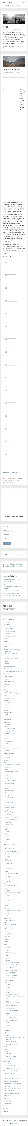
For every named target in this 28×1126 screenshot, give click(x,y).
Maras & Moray (10, 863)
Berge (19, 478)
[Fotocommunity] (18, 566)
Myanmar (6, 795)
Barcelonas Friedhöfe (11, 965)
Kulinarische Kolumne (9, 1090)
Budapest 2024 (8, 712)
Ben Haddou (8, 776)
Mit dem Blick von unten (11, 658)
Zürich (6, 941)
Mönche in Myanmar (10, 807)
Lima (6, 871)
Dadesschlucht (9, 778)
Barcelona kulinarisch (11, 975)
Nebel (6, 27)
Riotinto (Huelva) (10, 953)
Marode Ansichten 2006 (10, 1065)
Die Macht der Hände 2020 (11, 1081)
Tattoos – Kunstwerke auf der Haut (13, 671)
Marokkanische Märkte (11, 781)
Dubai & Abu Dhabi (9, 753)
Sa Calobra (9, 1025)
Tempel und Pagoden (10, 802)
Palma (7, 1022)
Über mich (5, 1108)
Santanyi (8, 1028)
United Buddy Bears (9, 681)
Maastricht (6, 786)
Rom (5, 922)
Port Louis (8, 793)
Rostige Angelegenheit (10, 666)
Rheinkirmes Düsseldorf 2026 (11, 591)
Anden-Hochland (11, 69)
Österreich (6, 827)
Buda (6, 714)
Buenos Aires (7, 719)
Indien (5, 762)
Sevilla (8, 958)
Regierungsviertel (10, 733)
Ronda (7, 955)
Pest (6, 717)
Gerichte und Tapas (10, 631)
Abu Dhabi (7, 757)
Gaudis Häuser (10, 967)
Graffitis (6, 641)
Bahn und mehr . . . (8, 624)
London (6, 769)
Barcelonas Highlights (12, 970)
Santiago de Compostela (12, 994)
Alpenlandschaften (10, 929)
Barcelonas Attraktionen (12, 962)
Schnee (21, 480)
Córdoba (8, 948)
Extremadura (8, 983)
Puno (17, 480)
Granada (8, 950)
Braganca (7, 895)
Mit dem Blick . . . (8, 651)
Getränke (7, 633)
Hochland (5, 480)
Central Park (8, 814)
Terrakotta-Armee (8, 674)
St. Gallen (7, 936)
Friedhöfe (6, 639)
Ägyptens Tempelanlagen (11, 693)
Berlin (6, 726)
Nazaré (7, 905)
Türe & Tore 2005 (8, 1063)
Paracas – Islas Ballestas (12, 873)
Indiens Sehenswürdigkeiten (12, 764)
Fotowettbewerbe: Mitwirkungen (12, 1083)
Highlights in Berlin (11, 731)
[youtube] (10, 566)
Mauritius (6, 788)
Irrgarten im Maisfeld (8, 584)
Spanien (6, 944)
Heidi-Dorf (8, 934)
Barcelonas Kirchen (11, 972)
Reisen (9, 478)
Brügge (7, 702)
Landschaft (13, 46)
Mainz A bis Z (7, 1098)
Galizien (7, 992)
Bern (6, 931)
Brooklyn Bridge (9, 812)
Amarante (7, 890)
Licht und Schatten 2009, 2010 (12, 1068)
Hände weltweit (8, 644)
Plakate (6, 661)
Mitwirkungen (7, 1103)
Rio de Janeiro (7, 918)
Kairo (6, 695)
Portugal (6, 888)
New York (6, 810)
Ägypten (6, 691)
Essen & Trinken (8, 627)
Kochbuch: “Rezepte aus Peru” (12, 1093)
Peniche (7, 913)
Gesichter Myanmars (10, 797)
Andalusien (8, 946)
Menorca (7, 1030)
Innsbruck (7, 837)
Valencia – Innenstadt (11, 1044)
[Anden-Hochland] (14, 66)
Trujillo (6, 879)
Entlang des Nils (9, 698)
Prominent (6, 663)
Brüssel (7, 705)
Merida (8, 987)
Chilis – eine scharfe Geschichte (12, 1088)
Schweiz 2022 (7, 927)
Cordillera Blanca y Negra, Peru (13, 851)
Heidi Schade (18, 29)
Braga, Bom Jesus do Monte (12, 892)
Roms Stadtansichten (10, 924)
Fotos (6, 46)
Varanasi (7, 767)
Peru (15, 480)
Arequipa (7, 856)
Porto (6, 915)
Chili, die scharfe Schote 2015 (12, 1078)
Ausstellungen (6, 1061)
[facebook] (6, 564)
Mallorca (7, 1013)
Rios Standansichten (10, 920)
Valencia (7, 1035)
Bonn (6, 736)
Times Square (8, 822)
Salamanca (8, 1033)
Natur (18, 46)
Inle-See (7, 800)
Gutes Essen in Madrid (12, 1010)
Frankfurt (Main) (9, 741)
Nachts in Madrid (10, 1008)
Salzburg (7, 839)
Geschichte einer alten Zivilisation (14, 854)
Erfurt (6, 738)
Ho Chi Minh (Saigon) (10, 1056)
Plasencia (8, 990)
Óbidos (7, 908)
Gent (6, 707)
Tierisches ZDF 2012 (9, 1073)
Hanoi (6, 1051)
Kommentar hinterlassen (10, 48)
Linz (6, 834)
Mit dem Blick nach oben (11, 653)
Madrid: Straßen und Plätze (13, 1003)
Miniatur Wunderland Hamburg (12, 649)
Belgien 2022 (7, 700)
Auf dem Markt (9, 628)
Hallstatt (7, 831)
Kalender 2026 (8, 1095)
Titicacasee (8, 881)
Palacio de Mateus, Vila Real (12, 910)
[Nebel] (14, 23)
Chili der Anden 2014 (9, 1076)
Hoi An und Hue (9, 1053)
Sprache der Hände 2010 (10, 1071)
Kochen (5, 1106)
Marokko (6, 774)
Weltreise (6, 684)
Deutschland (7, 724)
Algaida (8, 1015)
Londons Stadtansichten (11, 771)
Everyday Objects (8, 1101)
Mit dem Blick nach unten (11, 656)
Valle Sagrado (9, 868)
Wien (6, 842)
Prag (5, 884)
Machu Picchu (9, 861)
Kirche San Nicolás (11, 1041)
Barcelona (7, 960)
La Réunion (7, 760)
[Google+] (12, 564)
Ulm (6, 746)
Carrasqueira (8, 898)
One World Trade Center (11, 819)
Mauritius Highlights (10, 790)
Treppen (6, 679)
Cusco (22, 478)
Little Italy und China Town (12, 817)
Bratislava (6, 710)
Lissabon (7, 903)
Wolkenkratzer (9, 824)
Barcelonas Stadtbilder (12, 978)
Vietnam (6, 1049)
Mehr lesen (20, 43)
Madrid (7, 1001)
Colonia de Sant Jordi (11, 1020)
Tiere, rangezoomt (8, 676)
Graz (6, 829)
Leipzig (7, 743)
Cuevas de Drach (10, 1017)
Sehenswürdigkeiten (10, 805)
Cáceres (8, 984)
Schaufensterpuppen (9, 669)
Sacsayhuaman (10, 866)
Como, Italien (7, 722)
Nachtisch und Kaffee (10, 636)
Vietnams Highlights (10, 1059)
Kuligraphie (7, 646)
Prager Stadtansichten (11, 885)
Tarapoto (7, 876)
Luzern (7, 939)
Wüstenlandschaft (9, 783)
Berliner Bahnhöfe (10, 728)
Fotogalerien (6, 622)
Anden (16, 478)
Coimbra (7, 900)
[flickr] (5, 566)
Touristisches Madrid (11, 1005)
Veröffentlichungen (8, 1086)
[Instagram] (19, 564)
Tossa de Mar (9, 980)
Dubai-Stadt (8, 755)
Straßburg (6, 1047)
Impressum (6, 1111)
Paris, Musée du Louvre (10, 844)
